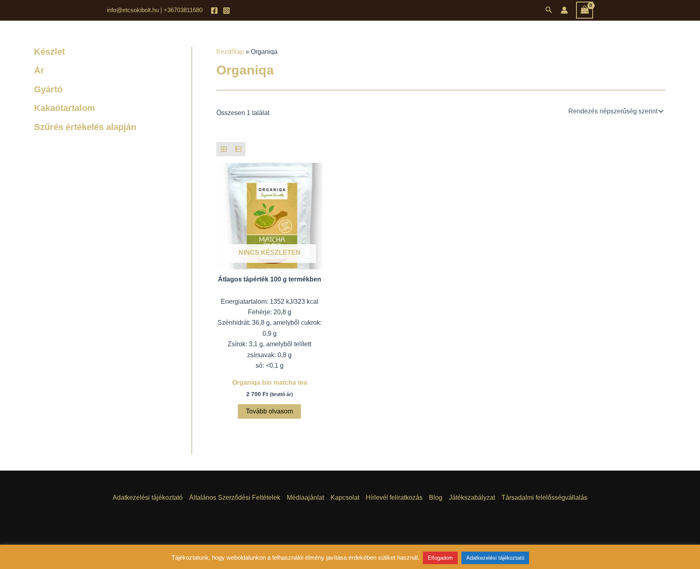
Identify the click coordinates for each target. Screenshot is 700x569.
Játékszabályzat (472, 497)
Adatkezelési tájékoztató (148, 497)
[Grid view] (223, 149)
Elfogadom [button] (440, 558)
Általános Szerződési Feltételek (234, 497)
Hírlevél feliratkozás (394, 497)
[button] (549, 10)
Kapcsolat (345, 497)
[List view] (238, 149)
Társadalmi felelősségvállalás (544, 497)
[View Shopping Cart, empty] (584, 10)
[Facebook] (214, 10)
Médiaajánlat (305, 497)
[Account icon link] (564, 10)
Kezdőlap (230, 51)
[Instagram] (226, 10)
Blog (435, 497)
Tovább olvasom (269, 411)
